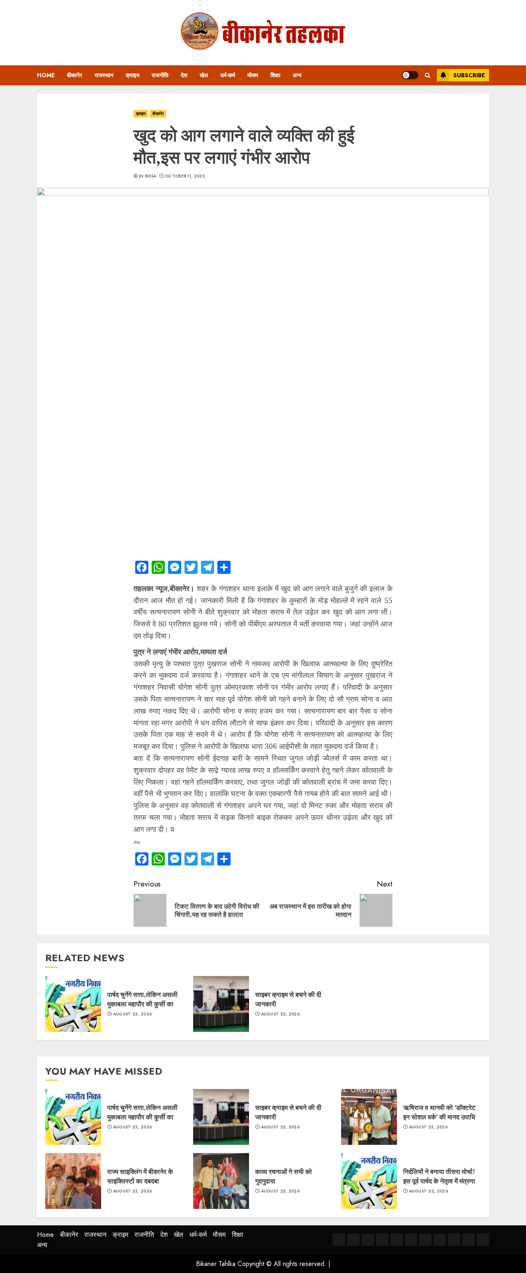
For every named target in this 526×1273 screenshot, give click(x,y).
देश (184, 75)
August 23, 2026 (132, 1014)
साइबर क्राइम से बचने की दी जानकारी (288, 999)
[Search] (427, 75)
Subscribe (469, 75)
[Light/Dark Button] (410, 75)
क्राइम (132, 75)
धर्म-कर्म (227, 75)
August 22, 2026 (428, 1191)
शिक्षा (275, 75)
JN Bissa (147, 176)
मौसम (252, 75)
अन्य (297, 75)
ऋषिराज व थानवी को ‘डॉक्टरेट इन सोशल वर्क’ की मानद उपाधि (440, 1112)
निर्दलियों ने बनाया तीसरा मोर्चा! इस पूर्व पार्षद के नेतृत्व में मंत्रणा (439, 1176)
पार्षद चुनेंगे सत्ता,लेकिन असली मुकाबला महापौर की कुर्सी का (142, 999)
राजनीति (160, 75)
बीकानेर (74, 75)
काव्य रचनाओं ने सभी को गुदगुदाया (283, 1176)
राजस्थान (104, 75)
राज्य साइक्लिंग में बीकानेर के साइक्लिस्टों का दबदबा (140, 1176)
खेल (204, 75)
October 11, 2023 (185, 176)
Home (46, 75)
